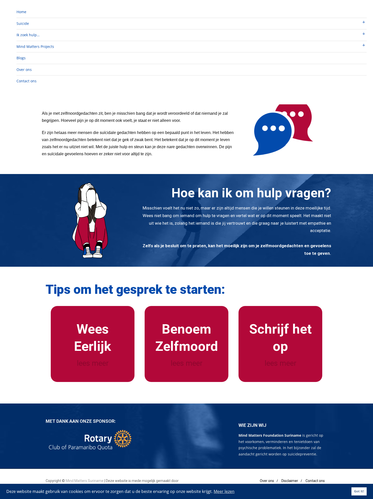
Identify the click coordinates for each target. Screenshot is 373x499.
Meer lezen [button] (224, 491)
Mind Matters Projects (35, 46)
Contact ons (26, 81)
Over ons (24, 69)
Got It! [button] (359, 491)
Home (21, 11)
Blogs (21, 57)
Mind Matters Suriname (85, 481)
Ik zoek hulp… (28, 34)
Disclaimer (289, 481)
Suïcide (22, 23)
